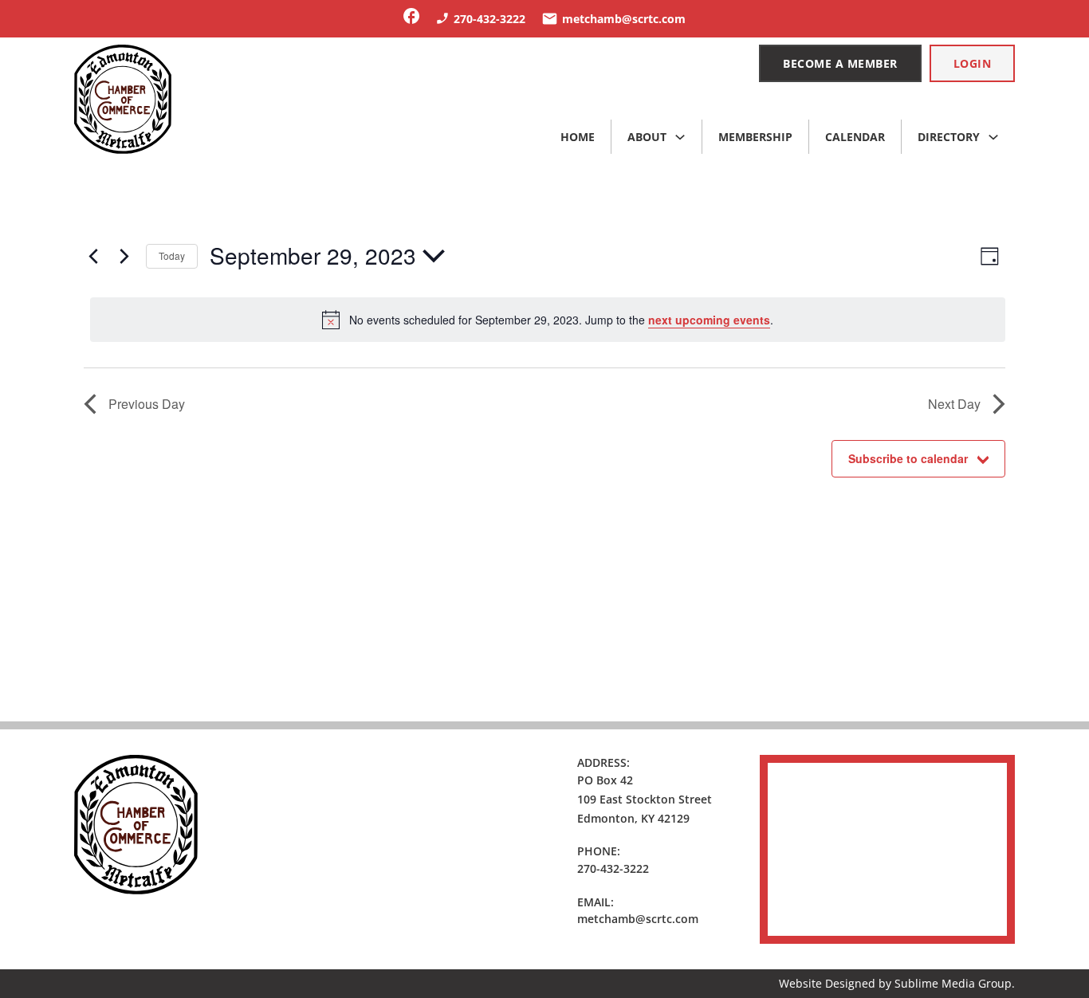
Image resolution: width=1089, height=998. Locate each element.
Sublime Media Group (953, 983)
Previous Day (146, 404)
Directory (949, 136)
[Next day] (124, 255)
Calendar (855, 136)
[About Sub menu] (680, 137)
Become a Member (840, 63)
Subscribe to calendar (908, 458)
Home (577, 136)
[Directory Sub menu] (993, 137)
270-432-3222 (613, 868)
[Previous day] (93, 255)
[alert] (547, 319)
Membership (755, 136)
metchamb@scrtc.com (637, 918)
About (646, 136)
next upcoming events (709, 320)
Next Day (954, 404)
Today (172, 255)
